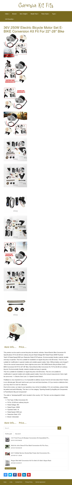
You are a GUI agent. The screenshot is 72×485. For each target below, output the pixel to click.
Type (53, 14)
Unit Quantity (9, 19)
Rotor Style (44, 14)
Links (11, 482)
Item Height (23, 14)
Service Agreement (40, 482)
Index (6, 14)
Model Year (34, 14)
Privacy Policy (28, 482)
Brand (14, 14)
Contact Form (18, 482)
